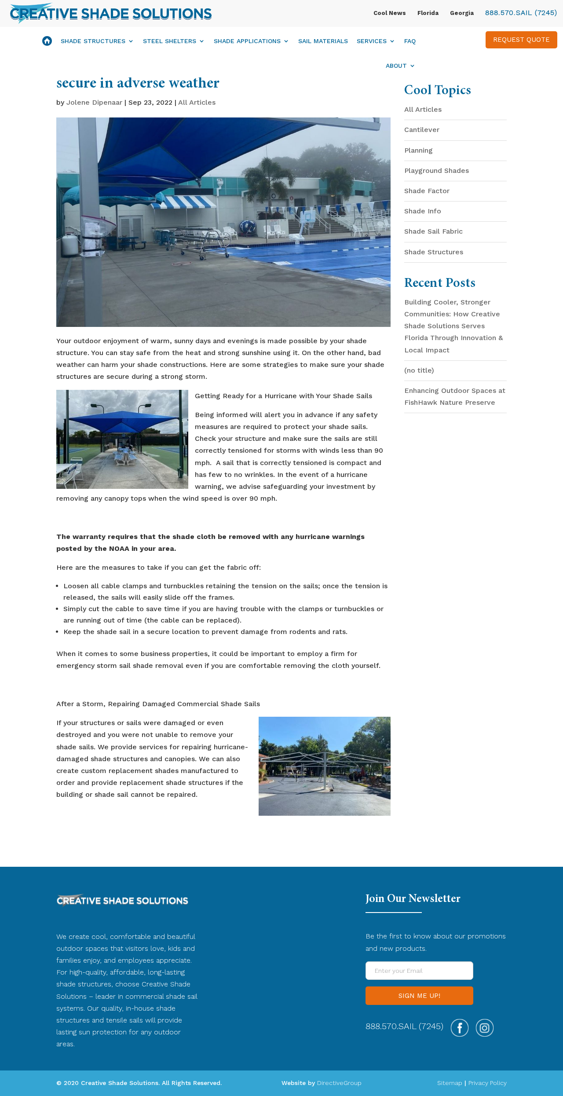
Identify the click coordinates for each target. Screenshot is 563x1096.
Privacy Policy (487, 1082)
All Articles (197, 102)
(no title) (419, 370)
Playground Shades (436, 170)
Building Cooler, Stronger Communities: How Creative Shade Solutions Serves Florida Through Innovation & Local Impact (453, 326)
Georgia (462, 13)
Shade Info (422, 211)
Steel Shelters (169, 41)
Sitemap (449, 1082)
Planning (418, 150)
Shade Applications (247, 41)
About (396, 65)
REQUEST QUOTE (521, 40)
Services (372, 41)
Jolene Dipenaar (94, 102)
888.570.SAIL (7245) (521, 12)
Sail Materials (323, 41)
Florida (428, 13)
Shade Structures (93, 41)
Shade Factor (427, 191)
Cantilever (421, 129)
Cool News (389, 13)
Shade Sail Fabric (433, 231)
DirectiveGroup (339, 1082)
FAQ (410, 41)
